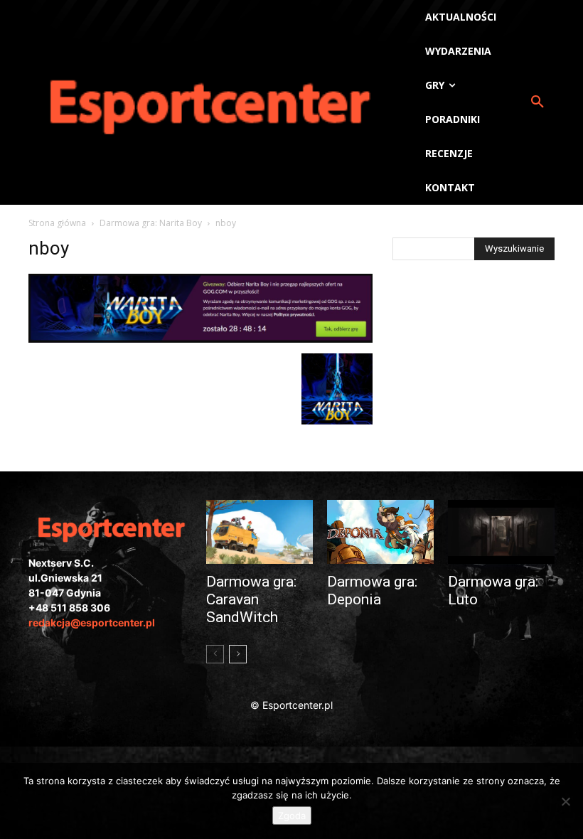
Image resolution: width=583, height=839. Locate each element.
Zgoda (292, 815)
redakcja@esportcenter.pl (91, 622)
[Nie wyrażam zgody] (565, 801)
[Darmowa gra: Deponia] (380, 532)
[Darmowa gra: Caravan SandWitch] (259, 532)
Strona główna (57, 223)
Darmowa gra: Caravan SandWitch (251, 599)
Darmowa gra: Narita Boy (151, 223)
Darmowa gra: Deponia (372, 590)
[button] (537, 102)
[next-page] (238, 654)
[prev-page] (215, 654)
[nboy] (200, 339)
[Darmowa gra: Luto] (501, 532)
